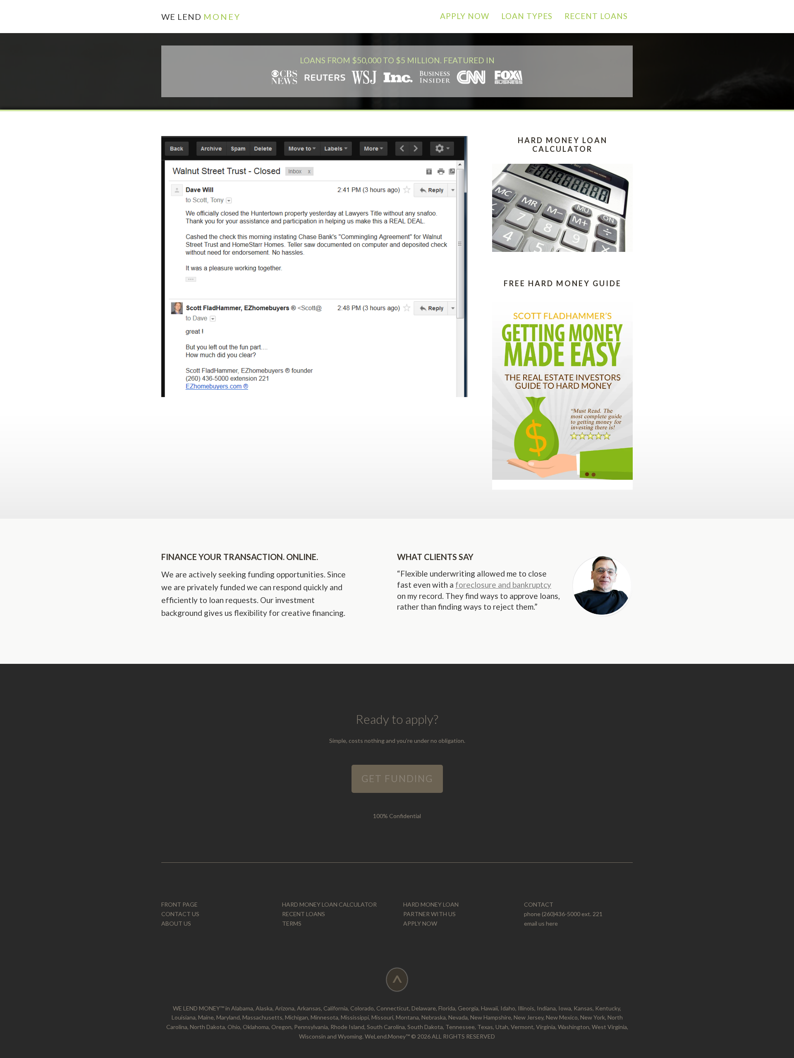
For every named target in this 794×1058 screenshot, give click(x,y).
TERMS (291, 923)
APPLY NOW (420, 923)
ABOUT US (176, 923)
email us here (541, 923)
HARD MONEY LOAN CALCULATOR (329, 904)
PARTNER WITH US (429, 913)
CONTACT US (180, 913)
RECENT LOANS (303, 913)
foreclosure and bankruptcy (503, 584)
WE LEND (201, 17)
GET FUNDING (397, 778)
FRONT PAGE (179, 904)
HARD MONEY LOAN (431, 904)
